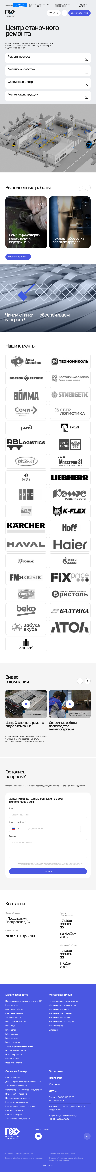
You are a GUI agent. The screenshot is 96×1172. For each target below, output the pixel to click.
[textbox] (12, 829)
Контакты (54, 1084)
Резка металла (11, 1005)
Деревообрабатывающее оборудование (23, 1081)
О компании (56, 1071)
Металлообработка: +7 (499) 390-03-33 (62, 5)
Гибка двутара (11, 1034)
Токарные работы (13, 1017)
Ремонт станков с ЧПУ (15, 1110)
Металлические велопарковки (62, 1005)
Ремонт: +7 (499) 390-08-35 (61, 1097)
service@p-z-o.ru (68, 935)
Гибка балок (10, 1030)
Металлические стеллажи (60, 1013)
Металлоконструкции (23, 94)
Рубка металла (12, 1058)
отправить (48, 871)
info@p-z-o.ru (65, 965)
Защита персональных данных (62, 1153)
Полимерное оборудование (17, 1098)
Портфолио (55, 1077)
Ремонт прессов (19, 56)
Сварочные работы (14, 1009)
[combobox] (15, 828)
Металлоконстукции (61, 994)
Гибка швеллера (12, 1042)
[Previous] (80, 187)
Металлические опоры (59, 1009)
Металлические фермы (59, 1017)
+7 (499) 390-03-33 (66, 954)
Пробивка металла (13, 1063)
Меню (55, 13)
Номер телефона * (17, 822)
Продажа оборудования (20, 5)
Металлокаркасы (56, 1026)
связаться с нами (79, 13)
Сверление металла (14, 1013)
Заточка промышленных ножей (19, 1046)
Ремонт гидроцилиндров (16, 1102)
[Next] (88, 187)
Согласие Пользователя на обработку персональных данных (66, 1159)
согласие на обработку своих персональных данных (37, 863)
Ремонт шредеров (13, 1114)
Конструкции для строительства (63, 1001)
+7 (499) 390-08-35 (66, 924)
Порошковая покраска (15, 1050)
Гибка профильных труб (16, 1021)
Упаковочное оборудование (17, 1118)
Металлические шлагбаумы (61, 1021)
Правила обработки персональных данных (23, 1158)
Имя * (11, 808)
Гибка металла (11, 1038)
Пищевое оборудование (16, 1094)
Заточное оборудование (16, 1085)
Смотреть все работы (18, 257)
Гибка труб (10, 1026)
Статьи (53, 1090)
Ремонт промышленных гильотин (20, 1106)
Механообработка (13, 1054)
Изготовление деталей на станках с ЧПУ (23, 1001)
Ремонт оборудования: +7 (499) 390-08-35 (39, 5)
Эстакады (53, 1030)
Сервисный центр (20, 82)
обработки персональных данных (69, 864)
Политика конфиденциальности (18, 1153)
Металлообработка (21, 69)
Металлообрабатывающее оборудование (23, 1090)
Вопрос (12, 836)
